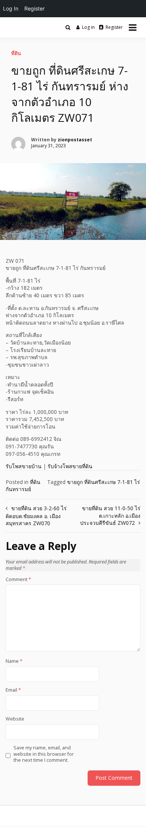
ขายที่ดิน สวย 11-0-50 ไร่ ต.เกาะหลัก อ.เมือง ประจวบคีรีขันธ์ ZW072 (110, 515)
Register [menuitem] (34, 8)
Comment (18, 580)
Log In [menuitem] (10, 8)
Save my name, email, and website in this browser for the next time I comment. (43, 754)
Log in (88, 27)
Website (15, 719)
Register (114, 27)
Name (14, 661)
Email (13, 690)
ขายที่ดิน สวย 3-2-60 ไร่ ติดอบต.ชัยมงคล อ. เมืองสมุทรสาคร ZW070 (36, 516)
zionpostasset (75, 139)
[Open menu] (132, 27)
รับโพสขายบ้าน (24, 466)
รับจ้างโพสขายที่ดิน (70, 466)
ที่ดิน (16, 53)
